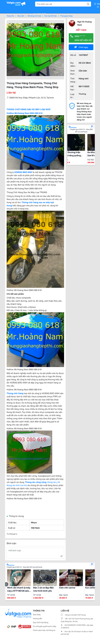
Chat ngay (83, 46)
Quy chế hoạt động (40, 622)
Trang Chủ (10, 15)
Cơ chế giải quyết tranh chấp (44, 626)
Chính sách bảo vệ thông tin (44, 630)
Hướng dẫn (37, 618)
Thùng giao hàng (66, 15)
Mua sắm (20, 15)
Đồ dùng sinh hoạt (34, 15)
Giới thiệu (37, 614)
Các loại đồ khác (50, 15)
